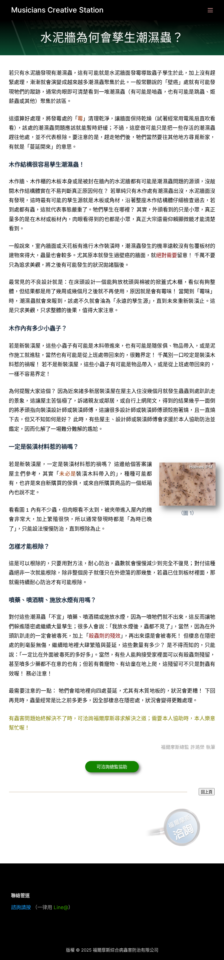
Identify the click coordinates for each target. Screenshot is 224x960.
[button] (112, 766)
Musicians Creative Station (57, 10)
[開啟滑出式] (210, 10)
